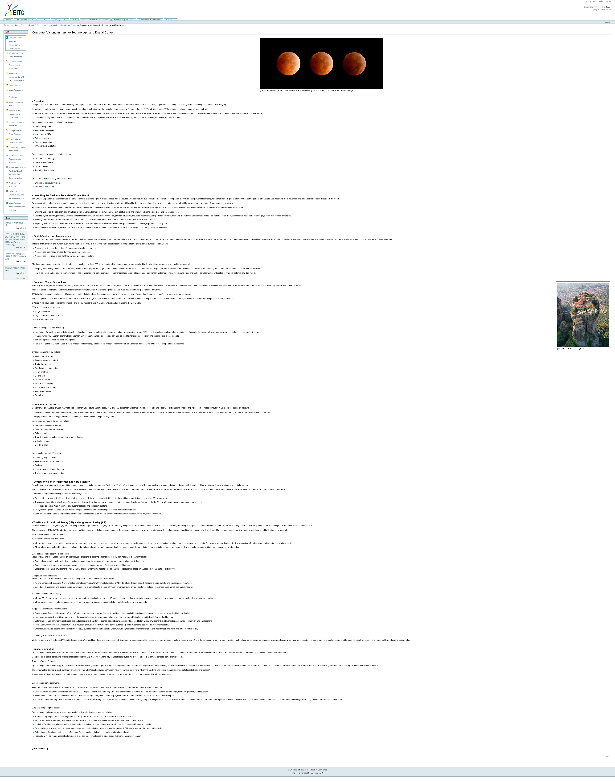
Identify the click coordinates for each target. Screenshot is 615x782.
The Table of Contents (24, 20)
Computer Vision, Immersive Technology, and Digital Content (15, 43)
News (7, 218)
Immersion (49, 187)
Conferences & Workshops (150, 20)
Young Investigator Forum (124, 20)
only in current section (602, 10)
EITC (7, 32)
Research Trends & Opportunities (95, 20)
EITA (74, 20)
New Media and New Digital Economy (63, 25)
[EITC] (13, 9)
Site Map (587, 2)
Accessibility (598, 2)
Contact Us (170, 20)
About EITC (43, 20)
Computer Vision (52, 183)
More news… (21, 278)
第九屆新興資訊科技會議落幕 (15, 269)
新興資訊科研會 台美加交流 (15, 224)
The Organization (60, 20)
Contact (608, 2)
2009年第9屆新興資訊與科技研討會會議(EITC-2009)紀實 (15, 256)
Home (8, 20)
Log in (607, 22)
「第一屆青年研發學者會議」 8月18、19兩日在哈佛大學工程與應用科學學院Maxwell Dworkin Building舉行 (15, 239)
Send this (605, 756)
